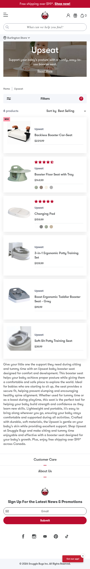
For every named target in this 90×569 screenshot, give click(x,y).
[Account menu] (68, 15)
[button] (44, 162)
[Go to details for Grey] (51, 187)
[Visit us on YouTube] (45, 536)
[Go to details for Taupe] (41, 187)
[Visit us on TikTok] (67, 536)
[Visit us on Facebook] (23, 536)
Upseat (39, 129)
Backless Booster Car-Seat (53, 135)
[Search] (7, 27)
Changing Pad (45, 214)
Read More (45, 71)
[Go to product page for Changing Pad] (19, 213)
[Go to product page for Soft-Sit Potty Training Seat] (19, 340)
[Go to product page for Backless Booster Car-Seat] (19, 135)
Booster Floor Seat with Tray (54, 174)
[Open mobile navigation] (5, 15)
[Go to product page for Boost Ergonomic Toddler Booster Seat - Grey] (19, 299)
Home (6, 88)
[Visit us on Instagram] (34, 536)
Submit (45, 520)
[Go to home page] (45, 15)
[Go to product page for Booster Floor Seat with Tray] (19, 174)
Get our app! (73, 559)
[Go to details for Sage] (36, 187)
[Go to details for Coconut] (46, 187)
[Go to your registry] (75, 15)
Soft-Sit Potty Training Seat (53, 341)
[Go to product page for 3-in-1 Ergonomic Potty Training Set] (19, 255)
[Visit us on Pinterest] (56, 536)
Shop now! (62, 4)
